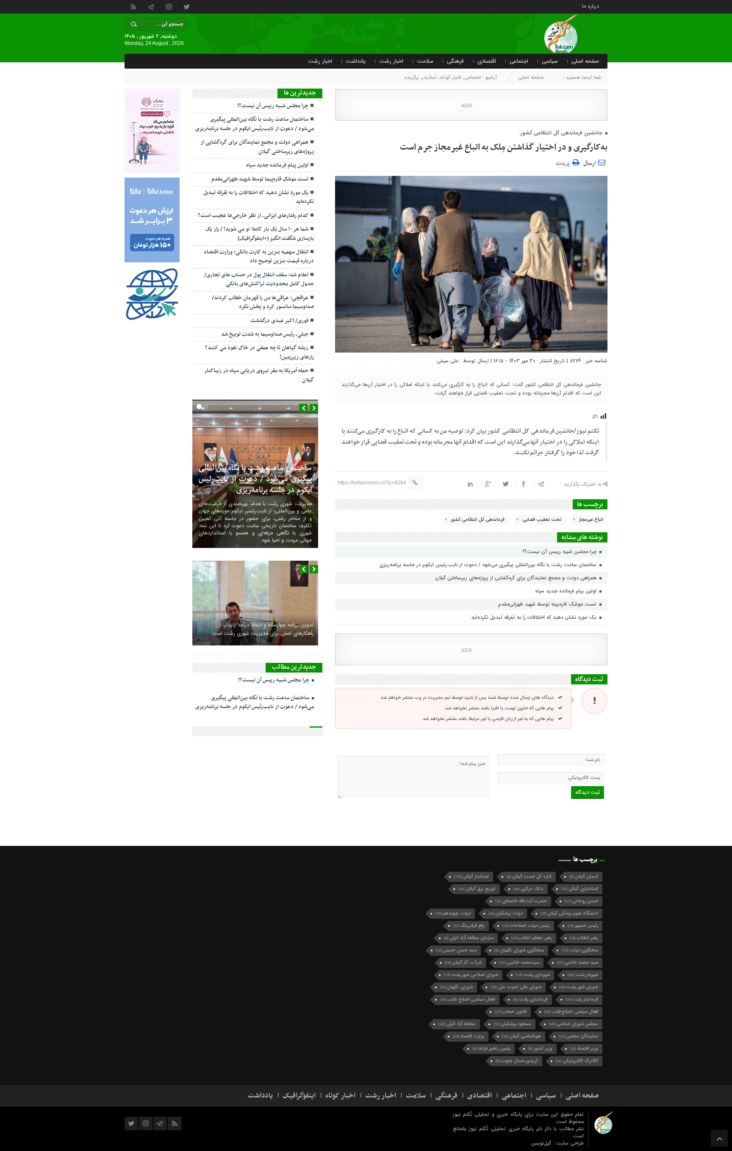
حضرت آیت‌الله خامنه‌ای (521, 901)
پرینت (564, 162)
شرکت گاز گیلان (463, 962)
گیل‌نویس (542, 1143)
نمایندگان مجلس (578, 1036)
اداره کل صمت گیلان (529, 876)
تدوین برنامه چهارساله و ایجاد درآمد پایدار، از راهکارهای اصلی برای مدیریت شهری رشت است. (262, 629)
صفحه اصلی (585, 61)
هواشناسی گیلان (521, 1036)
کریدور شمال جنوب (517, 1061)
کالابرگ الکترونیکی (577, 1061)
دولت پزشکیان (505, 913)
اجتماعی (519, 61)
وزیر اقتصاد (584, 1048)
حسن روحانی (581, 901)
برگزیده (411, 77)
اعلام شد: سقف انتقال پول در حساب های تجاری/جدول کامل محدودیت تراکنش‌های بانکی (259, 279)
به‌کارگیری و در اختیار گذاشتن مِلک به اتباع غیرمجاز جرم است (503, 147)
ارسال (589, 163)
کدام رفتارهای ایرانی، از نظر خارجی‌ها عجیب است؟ (253, 215)
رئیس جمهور (583, 925)
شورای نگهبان (456, 987)
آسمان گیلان (583, 876)
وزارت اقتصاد (468, 1036)
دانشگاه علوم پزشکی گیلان (569, 913)
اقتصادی (486, 61)
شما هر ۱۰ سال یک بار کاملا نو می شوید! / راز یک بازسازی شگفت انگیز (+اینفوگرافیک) (259, 234)
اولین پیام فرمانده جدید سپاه (566, 591)
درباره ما (590, 5)
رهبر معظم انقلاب (531, 938)
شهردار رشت (583, 975)
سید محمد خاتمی (577, 962)
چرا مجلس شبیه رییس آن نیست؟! (560, 552)
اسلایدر (429, 77)
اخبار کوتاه (450, 77)
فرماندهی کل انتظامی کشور (478, 519)
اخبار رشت (391, 61)
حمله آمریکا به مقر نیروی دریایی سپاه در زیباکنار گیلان (259, 375)
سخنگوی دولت (580, 950)
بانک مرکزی (528, 888)
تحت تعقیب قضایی (541, 519)
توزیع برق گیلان (477, 888)
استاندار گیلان (471, 876)
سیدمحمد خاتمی (519, 962)
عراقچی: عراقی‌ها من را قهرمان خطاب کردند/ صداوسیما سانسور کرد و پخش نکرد (263, 302)
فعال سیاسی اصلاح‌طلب (571, 1011)
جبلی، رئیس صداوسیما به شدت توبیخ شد (264, 334)
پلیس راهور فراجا (491, 1048)
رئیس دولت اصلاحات (526, 925)
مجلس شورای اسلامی (573, 1024)
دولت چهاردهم (453, 913)
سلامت (425, 61)
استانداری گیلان (579, 888)
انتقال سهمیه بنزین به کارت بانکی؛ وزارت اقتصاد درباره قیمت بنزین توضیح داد (259, 256)
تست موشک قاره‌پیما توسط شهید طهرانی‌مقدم (548, 604)
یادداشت (356, 61)
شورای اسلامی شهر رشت (471, 975)
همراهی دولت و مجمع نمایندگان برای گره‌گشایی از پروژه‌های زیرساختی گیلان (516, 578)
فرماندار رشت (582, 999)
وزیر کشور (540, 1048)
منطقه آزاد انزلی (457, 1024)
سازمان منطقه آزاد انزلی (469, 938)
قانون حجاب (511, 1011)
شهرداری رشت (533, 975)
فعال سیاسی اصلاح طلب (467, 999)
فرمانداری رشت (530, 999)
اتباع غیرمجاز (591, 519)
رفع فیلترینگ (469, 925)
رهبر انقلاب (584, 938)
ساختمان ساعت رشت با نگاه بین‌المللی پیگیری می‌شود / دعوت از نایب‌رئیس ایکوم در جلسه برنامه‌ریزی (488, 565)
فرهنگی (455, 61)
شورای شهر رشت (578, 987)
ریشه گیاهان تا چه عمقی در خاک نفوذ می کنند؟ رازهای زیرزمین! (259, 352)
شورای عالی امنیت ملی (516, 987)
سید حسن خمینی (456, 950)
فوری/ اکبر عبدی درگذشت (279, 320)
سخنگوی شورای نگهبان (519, 950)
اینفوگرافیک (299, 1096)
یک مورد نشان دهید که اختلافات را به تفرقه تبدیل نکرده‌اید (534, 617)
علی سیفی (447, 361)
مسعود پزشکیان (512, 1024)
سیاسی (550, 61)
